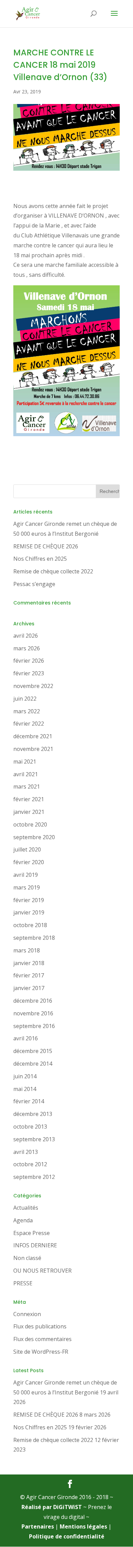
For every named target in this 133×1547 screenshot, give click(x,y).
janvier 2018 (28, 963)
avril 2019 (25, 875)
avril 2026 (25, 635)
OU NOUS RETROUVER (42, 1270)
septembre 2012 (34, 1177)
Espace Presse (31, 1233)
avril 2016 (25, 1038)
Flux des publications (39, 1326)
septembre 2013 (34, 1139)
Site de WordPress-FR (40, 1351)
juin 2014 (24, 1076)
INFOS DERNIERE (35, 1245)
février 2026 (28, 660)
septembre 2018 (34, 937)
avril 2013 (25, 1152)
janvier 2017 (28, 988)
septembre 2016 (34, 1026)
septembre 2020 (34, 837)
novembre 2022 (33, 686)
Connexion (27, 1314)
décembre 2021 (32, 736)
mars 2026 (26, 648)
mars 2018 (26, 950)
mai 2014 (24, 1089)
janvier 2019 (28, 912)
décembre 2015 (32, 1051)
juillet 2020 (27, 849)
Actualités (25, 1207)
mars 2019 (26, 887)
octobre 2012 (30, 1164)
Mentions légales (83, 1526)
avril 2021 (25, 774)
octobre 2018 (30, 925)
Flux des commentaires (42, 1339)
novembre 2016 (33, 1013)
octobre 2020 (30, 824)
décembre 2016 (32, 1000)
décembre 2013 (32, 1114)
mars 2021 (26, 786)
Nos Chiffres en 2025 (40, 558)
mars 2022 (26, 711)
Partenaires (37, 1526)
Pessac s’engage (34, 584)
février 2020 (28, 862)
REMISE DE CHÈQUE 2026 (45, 546)
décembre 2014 (32, 1063)
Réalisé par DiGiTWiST (51, 1507)
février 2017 (28, 975)
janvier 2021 (28, 812)
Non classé (27, 1258)
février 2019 (28, 900)
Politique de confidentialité (66, 1536)
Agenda (23, 1220)
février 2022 (28, 723)
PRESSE (22, 1283)
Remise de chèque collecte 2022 (53, 571)
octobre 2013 (30, 1126)
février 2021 (28, 799)
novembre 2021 (33, 749)
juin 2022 (24, 698)
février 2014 (28, 1101)
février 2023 (28, 673)
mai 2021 (24, 761)
